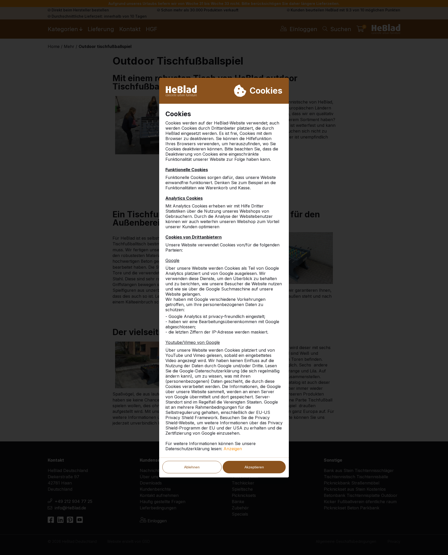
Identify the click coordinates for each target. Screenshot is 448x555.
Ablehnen (192, 467)
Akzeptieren (254, 467)
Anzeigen (232, 448)
